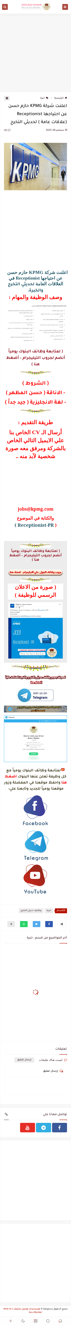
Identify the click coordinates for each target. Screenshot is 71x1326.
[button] (49, 924)
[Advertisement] (35, 52)
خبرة (42, 98)
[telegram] (43, 1127)
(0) (6, 130)
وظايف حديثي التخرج (31, 910)
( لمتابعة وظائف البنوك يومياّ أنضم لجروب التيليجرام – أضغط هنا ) (35, 358)
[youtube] (27, 1127)
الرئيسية (59, 98)
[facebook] (59, 1127)
